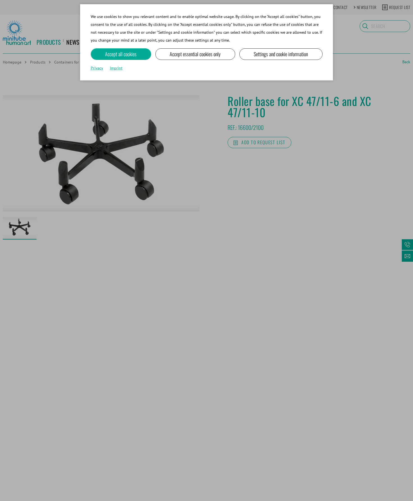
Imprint (116, 68)
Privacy (97, 68)
